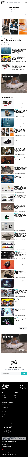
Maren (5, 44)
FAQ (3, 416)
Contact (4, 414)
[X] (25, 385)
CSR (3, 419)
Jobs (15, 397)
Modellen (4, 397)
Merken (3, 395)
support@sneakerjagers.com (10, 441)
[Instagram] (20, 385)
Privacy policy (13, 454)
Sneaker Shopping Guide (7, 402)
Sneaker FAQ (5, 407)
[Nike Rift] (14, 83)
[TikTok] (22, 388)
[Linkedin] (25, 388)
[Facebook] (22, 385)
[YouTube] (20, 388)
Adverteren (16, 400)
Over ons (16, 395)
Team (2, 36)
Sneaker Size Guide (6, 404)
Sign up (24, 373)
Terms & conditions (5, 454)
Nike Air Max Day (6, 400)
